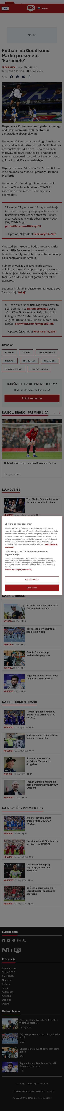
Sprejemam (32, 588)
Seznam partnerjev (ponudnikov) (18, 570)
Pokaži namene (32, 580)
